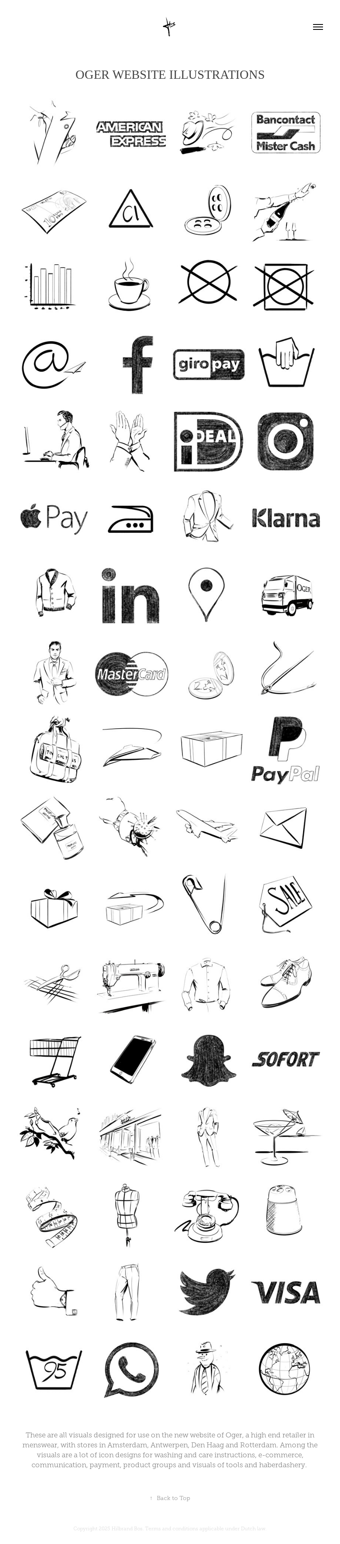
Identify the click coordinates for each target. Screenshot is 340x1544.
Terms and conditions (171, 1529)
